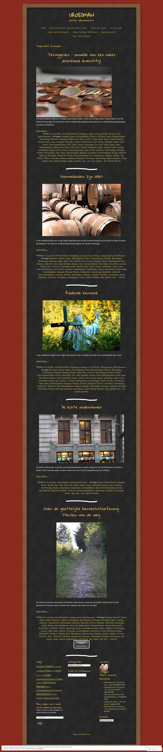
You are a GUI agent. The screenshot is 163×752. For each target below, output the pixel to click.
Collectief (43, 622)
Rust (91, 155)
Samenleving (98, 155)
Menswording (49, 152)
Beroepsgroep (85, 619)
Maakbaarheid (79, 269)
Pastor (103, 630)
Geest (122, 141)
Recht (98, 487)
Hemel (56, 147)
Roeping (62, 633)
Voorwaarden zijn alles (81, 176)
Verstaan (104, 274)
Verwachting (100, 158)
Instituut (53, 628)
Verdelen (70, 158)
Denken (107, 139)
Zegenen (77, 160)
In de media (116, 28)
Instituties (43, 628)
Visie (122, 636)
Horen (67, 147)
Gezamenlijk (89, 144)
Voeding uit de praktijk (97, 133)
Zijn (88, 160)
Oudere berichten (81, 644)
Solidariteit (106, 271)
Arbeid (107, 482)
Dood (83, 261)
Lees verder (42, 131)
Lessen (58, 150)
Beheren (64, 619)
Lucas (110, 485)
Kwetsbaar (42, 150)
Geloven (40, 263)
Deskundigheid (65, 622)
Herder (108, 625)
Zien (84, 160)
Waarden (95, 277)
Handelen (67, 263)
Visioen (122, 274)
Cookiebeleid (40, 748)
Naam (63, 152)
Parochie (68, 271)
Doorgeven (69, 141)
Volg (39, 723)
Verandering (76, 636)
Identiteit (74, 147)
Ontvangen (92, 152)
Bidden (71, 139)
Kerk (86, 266)
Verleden (95, 274)
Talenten (42, 636)
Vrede (123, 158)
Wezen (95, 639)
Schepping (108, 155)
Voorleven (116, 158)
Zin (92, 160)
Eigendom (84, 622)
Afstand (101, 136)
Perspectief (61, 155)
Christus (90, 372)
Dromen (77, 141)
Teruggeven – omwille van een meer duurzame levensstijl (81, 58)
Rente (119, 487)
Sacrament (108, 383)
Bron (76, 139)
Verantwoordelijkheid (46, 274)
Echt (95, 141)
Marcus (102, 380)
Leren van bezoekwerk (58, 32)
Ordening (42, 155)
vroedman (81, 15)
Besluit (113, 482)
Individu (83, 147)
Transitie (66, 636)
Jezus (48, 266)
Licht (86, 150)
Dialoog (120, 139)
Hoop (61, 147)
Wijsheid (56, 160)
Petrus (100, 383)
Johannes (56, 266)
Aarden (68, 258)
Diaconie (114, 139)
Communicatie (53, 622)
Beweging (53, 261)
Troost (39, 158)
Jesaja (42, 266)
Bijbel (66, 261)
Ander (108, 136)
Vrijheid (45, 160)
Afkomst (93, 136)
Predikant (54, 633)
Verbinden (54, 158)
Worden (64, 160)
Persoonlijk (51, 155)
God (96, 144)
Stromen (120, 633)
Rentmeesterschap (59, 490)
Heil (76, 625)
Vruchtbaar (83, 639)
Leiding (51, 150)
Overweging (82, 133)
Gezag (80, 144)
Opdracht (122, 152)
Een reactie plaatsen (112, 160)
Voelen (108, 158)
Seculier (105, 633)
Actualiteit (72, 133)
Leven (64, 150)
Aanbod (108, 617)
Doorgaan (60, 141)
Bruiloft (77, 261)
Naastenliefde (72, 152)
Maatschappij (110, 150)
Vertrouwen (89, 158)
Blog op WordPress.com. (81, 734)
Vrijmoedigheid (71, 639)
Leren (114, 266)
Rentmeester (44, 490)
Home (43, 28)
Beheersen (56, 619)
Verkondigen (76, 274)
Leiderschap (70, 628)
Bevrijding (63, 139)
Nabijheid (82, 152)
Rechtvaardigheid (81, 155)
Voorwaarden (72, 277)
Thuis (49, 636)
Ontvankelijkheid (103, 152)
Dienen (47, 141)
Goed (101, 144)
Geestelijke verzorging (114, 622)
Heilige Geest (84, 625)
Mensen (40, 152)
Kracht (114, 147)
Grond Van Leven (98, 28)
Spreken (116, 155)
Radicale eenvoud (81, 293)
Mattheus (120, 150)
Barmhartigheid (118, 136)
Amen (87, 258)
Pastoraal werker (114, 630)
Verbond (63, 158)
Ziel (101, 639)
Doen (53, 141)
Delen (101, 139)
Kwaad (120, 147)
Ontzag (114, 152)
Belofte (107, 258)
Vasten (46, 158)
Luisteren (100, 150)
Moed (57, 152)
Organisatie (95, 630)
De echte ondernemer (81, 407)
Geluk (69, 144)
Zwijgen (98, 160)
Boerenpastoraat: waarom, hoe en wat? (67, 28)
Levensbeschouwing (75, 150)
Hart (118, 144)
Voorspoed (51, 277)
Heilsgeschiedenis (46, 147)
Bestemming (44, 139)
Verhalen (67, 274)
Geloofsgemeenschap (57, 144)
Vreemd (62, 639)
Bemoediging (116, 258)
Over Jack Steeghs (81, 36)
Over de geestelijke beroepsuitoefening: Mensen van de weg (81, 512)
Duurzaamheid (86, 141)
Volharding (42, 277)
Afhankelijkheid (82, 136)
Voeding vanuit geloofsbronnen (112, 255)
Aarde (72, 136)
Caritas (87, 139)
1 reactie (121, 277)
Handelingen (63, 625)
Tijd (121, 155)
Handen (112, 144)
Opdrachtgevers (108, 32)
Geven (74, 144)
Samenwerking (87, 633)
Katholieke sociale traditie (99, 147)
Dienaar (41, 141)
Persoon (76, 271)
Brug (81, 139)
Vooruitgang (61, 277)
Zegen (70, 160)
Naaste (62, 630)
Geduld (115, 141)
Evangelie (108, 141)
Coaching (119, 619)
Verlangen (79, 158)
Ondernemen (65, 487)
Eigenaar (75, 622)
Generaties (48, 263)
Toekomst (116, 271)
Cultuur (95, 139)
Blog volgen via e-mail (48, 704)
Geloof (45, 144)
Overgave (60, 271)
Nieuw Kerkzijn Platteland (85, 32)
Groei (106, 144)
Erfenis (92, 622)
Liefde (92, 150)
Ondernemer (76, 487)
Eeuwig (100, 141)
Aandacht (65, 136)
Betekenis (54, 139)
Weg (50, 160)
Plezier (70, 155)
